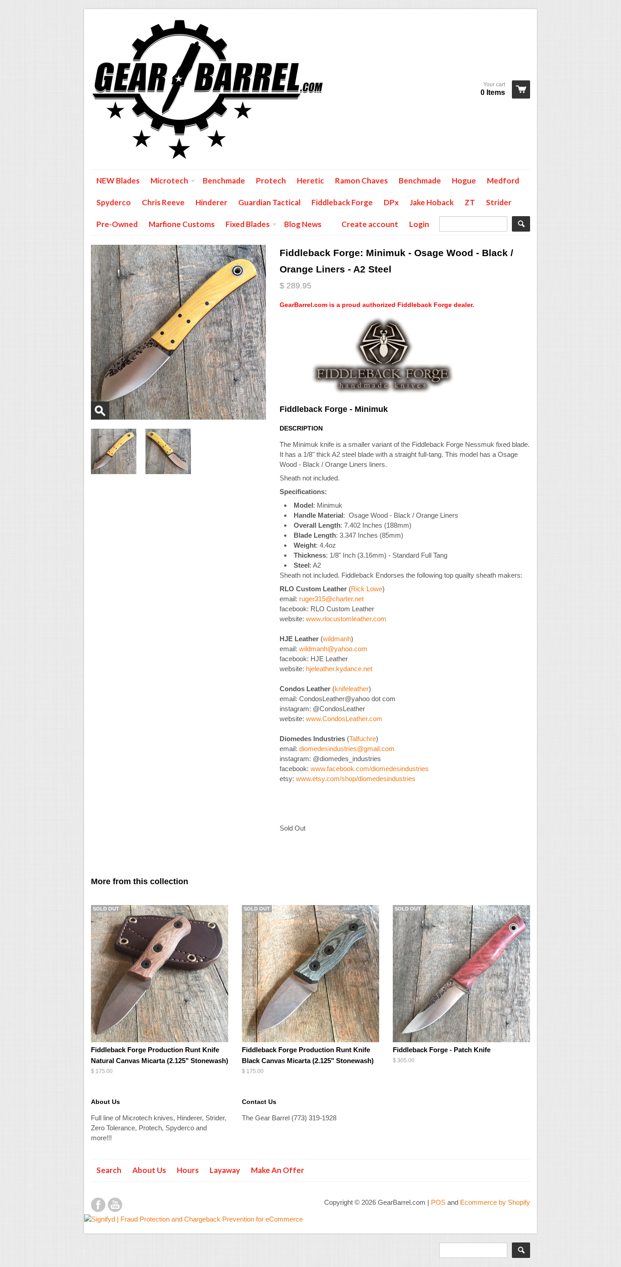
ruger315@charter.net (331, 599)
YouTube (115, 1205)
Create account (369, 224)
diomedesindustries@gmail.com (347, 748)
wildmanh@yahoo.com (333, 649)
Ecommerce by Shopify (495, 1202)
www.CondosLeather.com (344, 719)
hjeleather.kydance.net (339, 669)
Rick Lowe (366, 589)
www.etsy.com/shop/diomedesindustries (356, 778)
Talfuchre (362, 738)
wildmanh (337, 639)
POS (438, 1202)
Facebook (98, 1205)
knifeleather (352, 689)
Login (419, 224)
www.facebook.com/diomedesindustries (369, 768)
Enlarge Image (100, 410)
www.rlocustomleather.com (346, 619)
